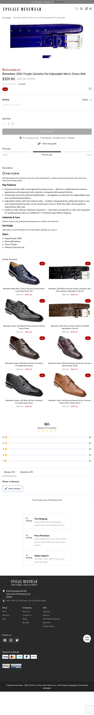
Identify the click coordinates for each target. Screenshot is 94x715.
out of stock (47, 132)
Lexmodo (47, 688)
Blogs (25, 619)
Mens (4, 611)
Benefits (26, 622)
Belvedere (11, 69)
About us (26, 611)
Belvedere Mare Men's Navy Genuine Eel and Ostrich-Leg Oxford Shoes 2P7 (24, 290)
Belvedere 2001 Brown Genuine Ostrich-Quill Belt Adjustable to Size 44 (70, 327)
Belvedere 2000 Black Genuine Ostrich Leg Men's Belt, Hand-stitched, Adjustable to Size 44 (70, 290)
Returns (46, 615)
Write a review (14, 488)
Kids (4, 619)
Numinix (73, 685)
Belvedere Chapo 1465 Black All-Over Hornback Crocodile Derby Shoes (24, 401)
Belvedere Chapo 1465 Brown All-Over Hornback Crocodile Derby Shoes (24, 364)
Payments (47, 622)
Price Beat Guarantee (51, 619)
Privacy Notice (48, 626)
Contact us (27, 615)
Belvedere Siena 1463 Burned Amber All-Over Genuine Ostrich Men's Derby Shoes (70, 401)
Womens (5, 615)
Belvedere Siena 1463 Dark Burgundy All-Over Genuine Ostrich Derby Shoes (69, 364)
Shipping (46, 611)
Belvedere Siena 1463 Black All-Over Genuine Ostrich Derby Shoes (24, 327)
